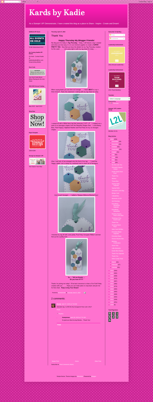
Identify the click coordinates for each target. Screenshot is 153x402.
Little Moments (116, 248)
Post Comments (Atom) (67, 364)
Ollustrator (80, 376)
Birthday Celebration (116, 242)
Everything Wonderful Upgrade (116, 205)
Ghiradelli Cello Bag (118, 190)
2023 (112, 139)
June (113, 157)
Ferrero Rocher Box (118, 239)
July (113, 154)
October (114, 147)
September (115, 149)
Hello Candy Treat (117, 259)
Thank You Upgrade (118, 253)
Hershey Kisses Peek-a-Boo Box (117, 214)
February (115, 264)
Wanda (59, 304)
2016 (112, 286)
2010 (112, 302)
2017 (112, 284)
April (113, 162)
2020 (112, 276)
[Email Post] (84, 292)
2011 (112, 299)
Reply (58, 309)
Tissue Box (115, 181)
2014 (112, 291)
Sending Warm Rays (116, 225)
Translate (116, 103)
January (114, 267)
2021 (112, 273)
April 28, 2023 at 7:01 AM (78, 317)
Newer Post (55, 361)
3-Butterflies (115, 196)
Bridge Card (115, 193)
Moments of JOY (117, 198)
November (115, 144)
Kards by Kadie (57, 12)
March (114, 262)
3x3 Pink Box (116, 201)
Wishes (114, 178)
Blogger (93, 376)
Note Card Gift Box (117, 229)
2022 (112, 270)
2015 (112, 289)
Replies (61, 314)
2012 (112, 297)
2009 (112, 305)
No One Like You (117, 165)
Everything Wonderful (116, 210)
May (113, 160)
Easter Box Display (117, 251)
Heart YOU (115, 245)
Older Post (98, 361)
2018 (112, 281)
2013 (112, 294)
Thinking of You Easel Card (116, 219)
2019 (112, 278)
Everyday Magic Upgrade (117, 232)
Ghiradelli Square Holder (117, 168)
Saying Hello (116, 188)
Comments (114, 38)
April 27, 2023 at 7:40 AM (69, 304)
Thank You (115, 176)
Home (77, 361)
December (115, 141)
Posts (113, 35)
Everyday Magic (117, 236)
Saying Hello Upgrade (116, 184)
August (114, 152)
